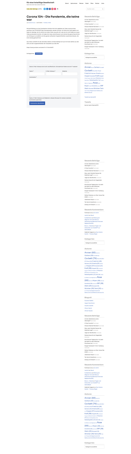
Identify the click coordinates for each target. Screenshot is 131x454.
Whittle (86, 92)
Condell (102, 67)
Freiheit (45, 22)
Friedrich (88, 73)
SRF (101, 86)
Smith (102, 280)
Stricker (97, 88)
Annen (88, 67)
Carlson (97, 67)
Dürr (96, 71)
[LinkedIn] (47, 9)
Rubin (99, 83)
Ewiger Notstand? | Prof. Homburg (94, 46)
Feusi (99, 70)
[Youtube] (52, 9)
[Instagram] (55, 9)
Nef (99, 80)
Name (31, 71)
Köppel (101, 76)
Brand (92, 67)
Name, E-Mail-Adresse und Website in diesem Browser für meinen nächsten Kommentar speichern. (50, 99)
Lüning (86, 78)
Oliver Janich (88, 308)
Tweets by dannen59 (90, 97)
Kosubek (92, 76)
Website (64, 71)
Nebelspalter (94, 80)
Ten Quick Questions (90, 202)
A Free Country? (89, 24)
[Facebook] (50, 9)
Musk (103, 78)
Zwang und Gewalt (90, 204)
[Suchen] (102, 9)
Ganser (93, 73)
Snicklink (94, 86)
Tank (102, 88)
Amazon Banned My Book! (92, 26)
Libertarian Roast (89, 199)
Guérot (102, 73)
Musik (87, 3)
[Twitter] (45, 9)
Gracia (98, 73)
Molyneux (98, 78)
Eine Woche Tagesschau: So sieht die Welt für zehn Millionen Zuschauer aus (94, 42)
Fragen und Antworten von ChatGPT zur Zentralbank (93, 227)
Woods (90, 92)
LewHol (87, 215)
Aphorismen (74, 3)
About (67, 3)
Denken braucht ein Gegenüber (93, 36)
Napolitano (87, 80)
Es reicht (96, 212)
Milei (91, 78)
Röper (87, 86)
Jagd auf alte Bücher (90, 33)
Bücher (97, 3)
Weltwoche (100, 90)
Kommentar (33, 77)
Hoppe (87, 76)
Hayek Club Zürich (90, 303)
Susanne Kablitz (89, 300)
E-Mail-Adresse (50, 71)
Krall (97, 76)
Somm (95, 283)
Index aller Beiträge (32, 9)
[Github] (58, 9)
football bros (88, 218)
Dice (94, 70)
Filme (91, 3)
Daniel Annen (32, 22)
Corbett (88, 70)
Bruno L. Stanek (89, 226)
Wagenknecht (93, 90)
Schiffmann (39, 53)
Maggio (88, 78)
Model (94, 78)
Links (102, 3)
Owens (102, 80)
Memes (81, 3)
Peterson (86, 83)
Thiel (85, 90)
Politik (49, 22)
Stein (86, 88)
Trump (88, 90)
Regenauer (90, 83)
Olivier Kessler (89, 311)
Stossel (91, 88)
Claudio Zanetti (89, 305)
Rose (95, 83)
